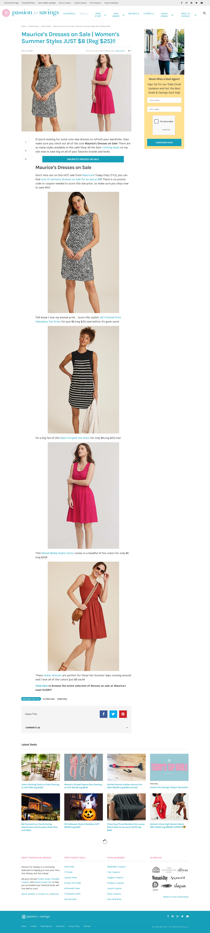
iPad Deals (69, 866)
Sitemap (87, 926)
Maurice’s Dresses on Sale (83, 159)
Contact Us (43, 894)
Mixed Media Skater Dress (57, 553)
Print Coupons (95, 3)
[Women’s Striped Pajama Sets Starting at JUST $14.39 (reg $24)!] (83, 767)
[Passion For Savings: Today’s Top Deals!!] (169, 767)
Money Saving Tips (43, 882)
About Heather (28, 894)
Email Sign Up (46, 926)
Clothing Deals (49, 699)
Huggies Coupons (115, 877)
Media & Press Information (176, 896)
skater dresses (53, 675)
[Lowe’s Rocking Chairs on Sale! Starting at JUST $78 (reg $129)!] (40, 767)
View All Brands (114, 899)
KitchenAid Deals (72, 888)
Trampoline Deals (72, 893)
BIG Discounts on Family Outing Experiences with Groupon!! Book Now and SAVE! (39, 827)
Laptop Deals (70, 877)
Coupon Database (111, 3)
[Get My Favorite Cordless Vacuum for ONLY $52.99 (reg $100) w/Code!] (126, 767)
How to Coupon (65, 3)
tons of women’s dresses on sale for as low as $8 (71, 179)
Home (23, 26)
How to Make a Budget (47, 3)
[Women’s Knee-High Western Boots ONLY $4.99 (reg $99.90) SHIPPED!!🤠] (169, 807)
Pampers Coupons (115, 883)
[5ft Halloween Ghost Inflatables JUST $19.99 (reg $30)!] (83, 807)
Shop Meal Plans (28, 3)
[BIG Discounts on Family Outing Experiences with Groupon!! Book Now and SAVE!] (40, 807)
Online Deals (34, 26)
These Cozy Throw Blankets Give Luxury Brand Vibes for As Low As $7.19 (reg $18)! (125, 827)
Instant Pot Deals (72, 883)
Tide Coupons (113, 872)
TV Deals (68, 872)
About (23, 926)
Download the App (11, 3)
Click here (41, 685)
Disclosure (60, 926)
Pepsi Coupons (114, 893)
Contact (33, 926)
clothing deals (110, 147)
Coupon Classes (80, 3)
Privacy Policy (74, 926)
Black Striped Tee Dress (75, 438)
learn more (120, 51)
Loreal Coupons (114, 888)
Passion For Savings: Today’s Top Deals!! (169, 787)
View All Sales (70, 899)
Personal (154, 783)
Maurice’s (88, 175)
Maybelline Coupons (116, 866)
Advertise (54, 894)
